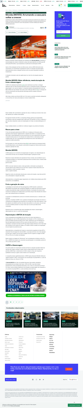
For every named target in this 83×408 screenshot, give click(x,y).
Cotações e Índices (8, 338)
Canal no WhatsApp (12, 32)
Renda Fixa (21, 356)
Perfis (20, 353)
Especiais (47, 5)
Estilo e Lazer (7, 342)
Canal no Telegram (23, 32)
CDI (37, 89)
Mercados (7, 349)
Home (7, 10)
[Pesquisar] (65, 5)
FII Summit (20, 342)
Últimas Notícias (12, 5)
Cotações (51, 348)
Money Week (7, 351)
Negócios (20, 351)
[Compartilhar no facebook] (13, 302)
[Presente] (60, 5)
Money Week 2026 (10, 379)
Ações (6, 336)
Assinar (63, 35)
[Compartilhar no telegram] (16, 302)
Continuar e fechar (75, 405)
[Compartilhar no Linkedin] (11, 302)
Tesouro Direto (7, 360)
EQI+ (52, 5)
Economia (20, 338)
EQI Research (15, 10)
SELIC (27, 143)
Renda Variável (7, 358)
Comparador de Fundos (40, 336)
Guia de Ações (39, 340)
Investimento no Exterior (9, 347)
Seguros (20, 358)
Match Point (21, 347)
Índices (51, 350)
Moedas (20, 349)
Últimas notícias (57, 43)
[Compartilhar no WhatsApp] (22, 302)
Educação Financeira (8, 340)
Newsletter (7, 353)
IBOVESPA (20, 345)
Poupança (7, 356)
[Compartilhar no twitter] (19, 302)
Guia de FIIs (38, 342)
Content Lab (21, 336)
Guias (6, 345)
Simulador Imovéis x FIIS (40, 338)
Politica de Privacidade (15, 405)
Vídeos (51, 338)
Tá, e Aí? (51, 340)
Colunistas (51, 346)
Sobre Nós (51, 334)
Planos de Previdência (23, 354)
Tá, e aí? (42, 5)
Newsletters (52, 352)
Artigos (29, 5)
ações (23, 85)
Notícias (10, 10)
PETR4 (6, 354)
